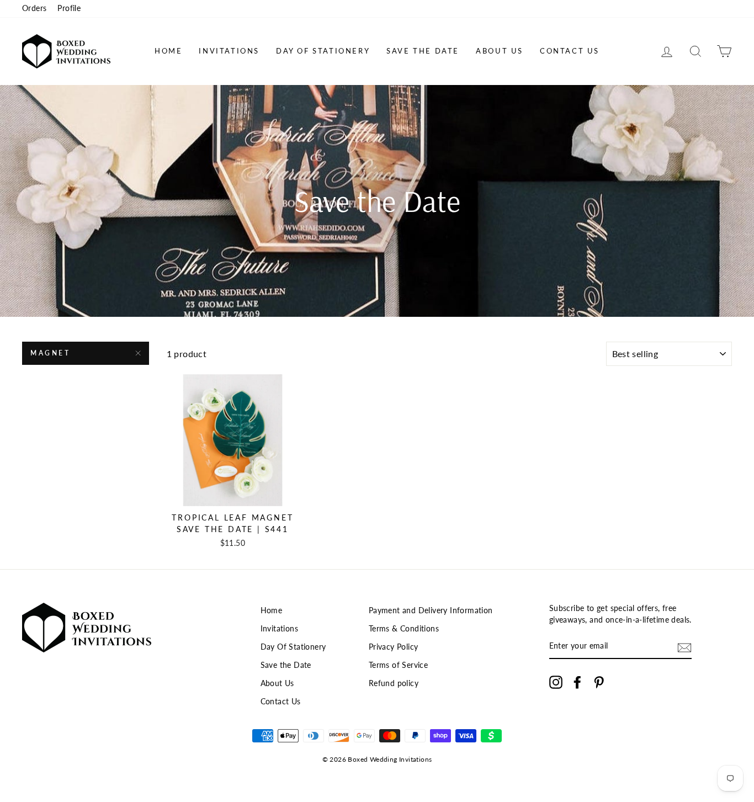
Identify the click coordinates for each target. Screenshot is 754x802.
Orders (34, 8)
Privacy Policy (393, 646)
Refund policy (393, 683)
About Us (499, 50)
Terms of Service (398, 665)
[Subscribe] (684, 647)
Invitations (229, 50)
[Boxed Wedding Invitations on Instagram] (555, 682)
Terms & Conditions (404, 628)
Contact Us (569, 50)
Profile (69, 8)
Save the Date (422, 50)
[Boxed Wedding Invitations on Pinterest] (599, 682)
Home (168, 50)
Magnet (50, 353)
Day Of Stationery (323, 50)
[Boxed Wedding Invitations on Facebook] (577, 682)
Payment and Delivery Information (431, 610)
